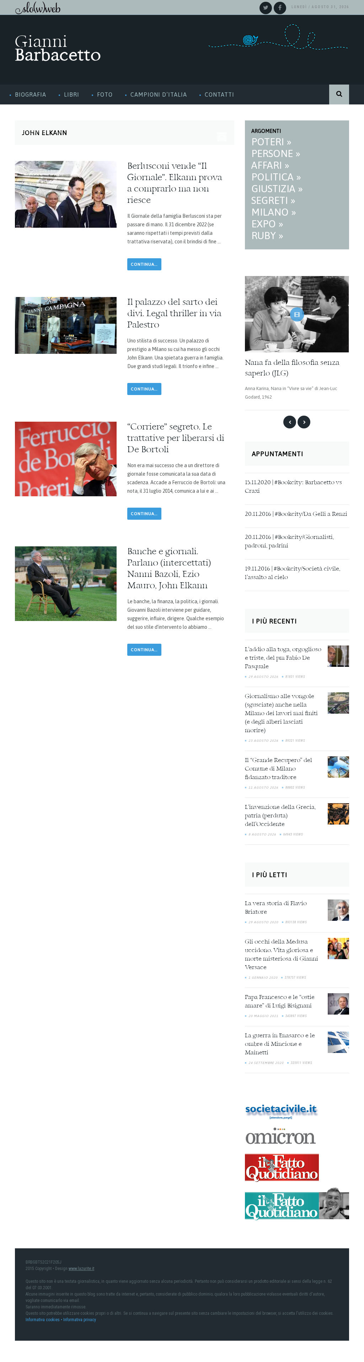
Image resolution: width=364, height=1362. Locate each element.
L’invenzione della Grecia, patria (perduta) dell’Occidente (280, 815)
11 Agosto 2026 (263, 786)
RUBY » (267, 235)
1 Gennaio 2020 (263, 976)
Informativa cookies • (44, 1318)
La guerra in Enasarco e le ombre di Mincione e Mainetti (280, 1043)
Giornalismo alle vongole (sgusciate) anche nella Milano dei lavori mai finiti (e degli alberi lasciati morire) (281, 712)
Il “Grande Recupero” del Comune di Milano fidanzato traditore (278, 768)
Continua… (144, 264)
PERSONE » (275, 153)
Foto (105, 94)
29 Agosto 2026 (263, 675)
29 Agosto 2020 (263, 921)
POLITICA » (276, 177)
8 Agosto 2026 (262, 833)
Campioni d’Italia (158, 94)
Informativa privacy (79, 1318)
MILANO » (273, 212)
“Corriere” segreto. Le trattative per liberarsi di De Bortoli (175, 439)
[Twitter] (265, 8)
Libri (71, 94)
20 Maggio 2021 (263, 1015)
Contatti (219, 94)
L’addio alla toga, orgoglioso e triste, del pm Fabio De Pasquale (283, 657)
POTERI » (271, 141)
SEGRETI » (273, 200)
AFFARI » (270, 165)
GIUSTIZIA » (277, 188)
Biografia (30, 94)
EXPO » (267, 223)
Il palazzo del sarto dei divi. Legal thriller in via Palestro (174, 314)
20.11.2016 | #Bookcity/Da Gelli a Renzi (296, 513)
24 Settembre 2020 (266, 1062)
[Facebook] (280, 8)
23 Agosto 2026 (263, 739)
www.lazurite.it (81, 1267)
